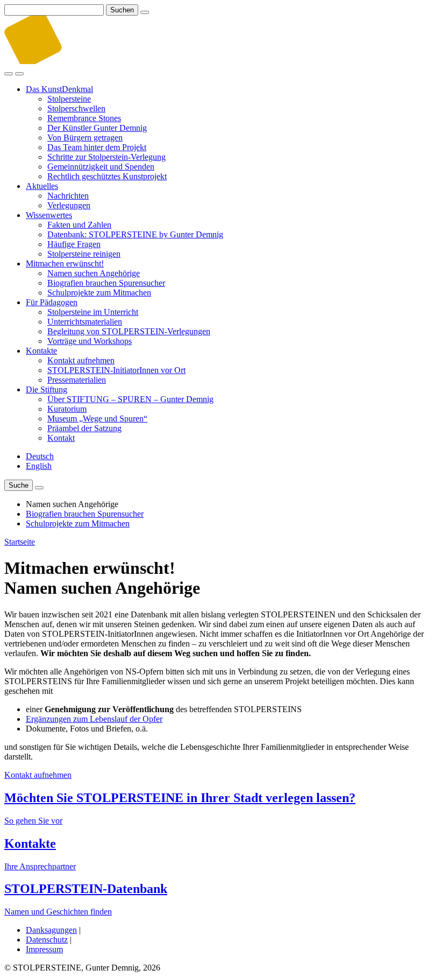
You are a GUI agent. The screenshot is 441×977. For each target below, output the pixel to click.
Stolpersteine (69, 98)
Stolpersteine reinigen (83, 253)
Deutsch (40, 456)
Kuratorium (67, 408)
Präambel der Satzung (84, 428)
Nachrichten (68, 195)
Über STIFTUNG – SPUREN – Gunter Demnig (130, 399)
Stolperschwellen (76, 108)
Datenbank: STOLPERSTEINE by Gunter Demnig (135, 234)
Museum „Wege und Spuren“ (97, 418)
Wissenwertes (49, 215)
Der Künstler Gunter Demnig (97, 127)
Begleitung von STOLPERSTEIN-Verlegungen (128, 331)
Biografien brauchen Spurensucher (106, 282)
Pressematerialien (76, 379)
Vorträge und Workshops (89, 341)
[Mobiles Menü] (19, 73)
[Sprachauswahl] (39, 487)
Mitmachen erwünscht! (65, 263)
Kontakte (41, 350)
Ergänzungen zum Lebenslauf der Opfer (94, 718)
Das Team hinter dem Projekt (96, 147)
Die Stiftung (46, 389)
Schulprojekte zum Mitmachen (99, 292)
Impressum (44, 949)
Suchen (122, 10)
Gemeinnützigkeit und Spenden (100, 166)
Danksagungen (51, 929)
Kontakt (61, 437)
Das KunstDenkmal (59, 89)
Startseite (19, 541)
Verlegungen (68, 205)
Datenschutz (47, 939)
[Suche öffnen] (8, 73)
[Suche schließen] (144, 12)
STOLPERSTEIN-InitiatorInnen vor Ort (116, 370)
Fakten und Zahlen (79, 224)
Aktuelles (42, 186)
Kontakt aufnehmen (81, 360)
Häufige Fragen (74, 244)
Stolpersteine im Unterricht (92, 312)
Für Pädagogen (51, 302)
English (39, 465)
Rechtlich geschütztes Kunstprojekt (107, 176)
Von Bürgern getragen (85, 137)
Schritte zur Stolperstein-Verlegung (106, 156)
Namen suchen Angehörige (93, 273)
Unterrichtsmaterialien (84, 321)
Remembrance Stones (84, 118)
